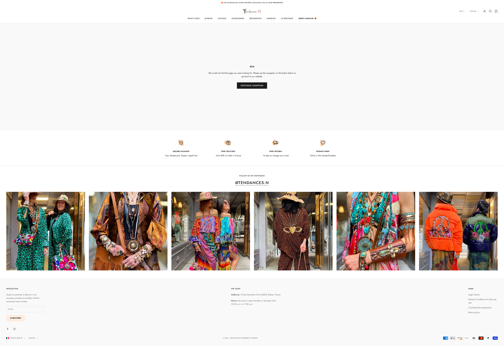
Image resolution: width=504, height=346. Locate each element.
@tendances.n (252, 183)
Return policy (474, 312)
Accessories (238, 18)
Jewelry (209, 18)
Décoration (256, 18)
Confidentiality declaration (480, 307)
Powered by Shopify (249, 338)
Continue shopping (252, 85)
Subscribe (15, 318)
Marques (271, 18)
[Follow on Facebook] (7, 329)
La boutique (287, 18)
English (473, 11)
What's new (194, 18)
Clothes (222, 18)
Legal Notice (474, 294)
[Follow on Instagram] (14, 329)
